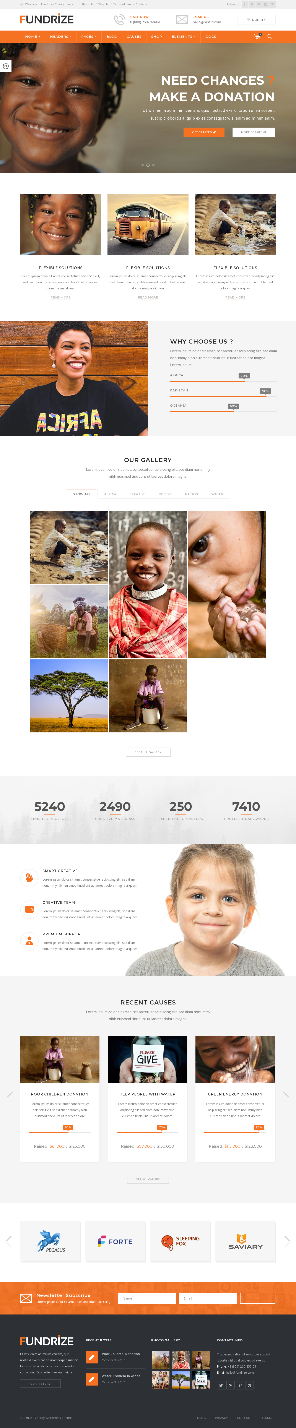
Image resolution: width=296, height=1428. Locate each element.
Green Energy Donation (235, 1094)
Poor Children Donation (59, 1094)
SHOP (156, 36)
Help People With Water (147, 1094)
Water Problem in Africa (121, 1376)
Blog (201, 1418)
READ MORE (60, 297)
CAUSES (134, 36)
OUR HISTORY (40, 1384)
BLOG (111, 36)
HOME (31, 36)
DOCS (210, 36)
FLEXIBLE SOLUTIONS (61, 268)
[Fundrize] (46, 18)
